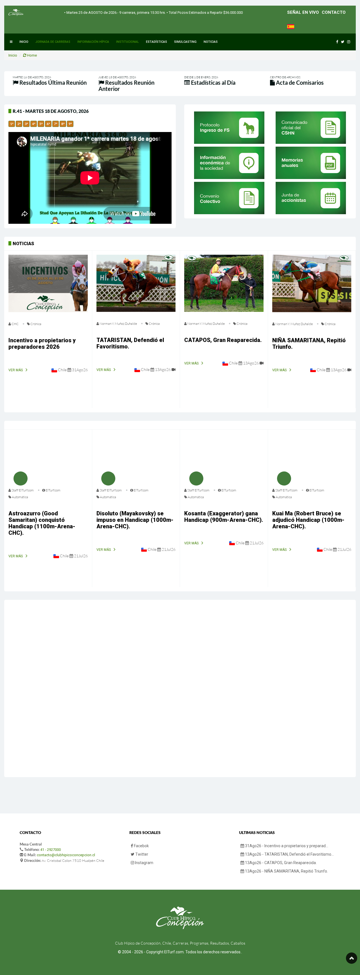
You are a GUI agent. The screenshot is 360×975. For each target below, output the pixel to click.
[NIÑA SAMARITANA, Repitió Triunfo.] (312, 283)
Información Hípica (93, 42)
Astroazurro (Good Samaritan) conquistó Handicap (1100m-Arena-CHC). (41, 523)
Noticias (211, 42)
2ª (19, 124)
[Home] (16, 12)
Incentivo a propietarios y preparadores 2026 (42, 343)
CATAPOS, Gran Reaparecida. (223, 340)
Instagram (143, 862)
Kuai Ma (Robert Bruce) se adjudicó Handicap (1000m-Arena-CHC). (308, 520)
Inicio (23, 42)
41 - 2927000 (50, 849)
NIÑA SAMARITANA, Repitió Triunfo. (309, 343)
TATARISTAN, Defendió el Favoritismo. (130, 343)
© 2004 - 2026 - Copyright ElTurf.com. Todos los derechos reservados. (179, 952)
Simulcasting (185, 42)
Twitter (141, 854)
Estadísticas (156, 42)
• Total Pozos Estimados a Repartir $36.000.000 (204, 12)
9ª (70, 124)
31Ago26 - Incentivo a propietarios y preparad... (286, 846)
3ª (26, 124)
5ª (40, 124)
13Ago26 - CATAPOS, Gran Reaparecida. (280, 862)
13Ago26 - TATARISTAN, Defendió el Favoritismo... (289, 854)
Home (31, 55)
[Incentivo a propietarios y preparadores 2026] (48, 283)
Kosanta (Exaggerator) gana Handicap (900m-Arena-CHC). (223, 516)
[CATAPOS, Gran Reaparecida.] (224, 283)
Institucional (127, 42)
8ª (62, 124)
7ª (55, 124)
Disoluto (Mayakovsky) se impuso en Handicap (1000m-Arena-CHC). (135, 520)
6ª (48, 124)
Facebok (141, 846)
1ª (11, 124)
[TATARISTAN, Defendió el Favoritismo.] (136, 283)
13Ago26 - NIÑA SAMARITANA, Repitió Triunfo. (286, 871)
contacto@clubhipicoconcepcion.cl (66, 855)
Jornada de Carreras (52, 42)
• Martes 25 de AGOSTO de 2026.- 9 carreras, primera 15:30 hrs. (115, 12)
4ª (33, 124)
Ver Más (15, 370)
